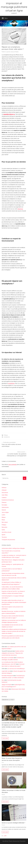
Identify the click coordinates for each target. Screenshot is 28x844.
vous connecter (12, 464)
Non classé (5, 522)
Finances (4, 502)
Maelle (17, 51)
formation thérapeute (7, 675)
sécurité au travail (6, 532)
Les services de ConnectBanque (16, 668)
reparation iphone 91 (9, 114)
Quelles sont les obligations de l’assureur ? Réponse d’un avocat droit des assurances (13, 653)
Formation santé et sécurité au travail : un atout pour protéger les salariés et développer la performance (14, 602)
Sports (3, 534)
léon (3, 680)
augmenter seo (6, 671)
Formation (4, 505)
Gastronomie (5, 507)
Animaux (4, 487)
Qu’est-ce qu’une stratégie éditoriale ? (13, 823)
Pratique (6, 435)
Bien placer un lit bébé (7, 657)
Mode (3, 519)
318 (5, 835)
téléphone (20, 209)
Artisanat (4, 490)
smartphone (11, 383)
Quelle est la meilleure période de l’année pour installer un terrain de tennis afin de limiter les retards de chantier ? (14, 631)
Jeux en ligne (5, 512)
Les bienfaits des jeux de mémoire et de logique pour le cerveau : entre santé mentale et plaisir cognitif (13, 725)
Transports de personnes (8, 539)
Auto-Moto (5, 495)
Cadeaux (4, 497)
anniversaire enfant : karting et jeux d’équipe (13, 548)
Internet (4, 510)
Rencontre (4, 527)
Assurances (5, 492)
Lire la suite (5, 738)
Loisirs (3, 515)
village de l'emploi (6, 684)
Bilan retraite (5, 689)
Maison (4, 517)
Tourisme (4, 537)
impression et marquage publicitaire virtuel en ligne (14, 7)
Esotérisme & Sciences (8, 500)
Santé (3, 529)
